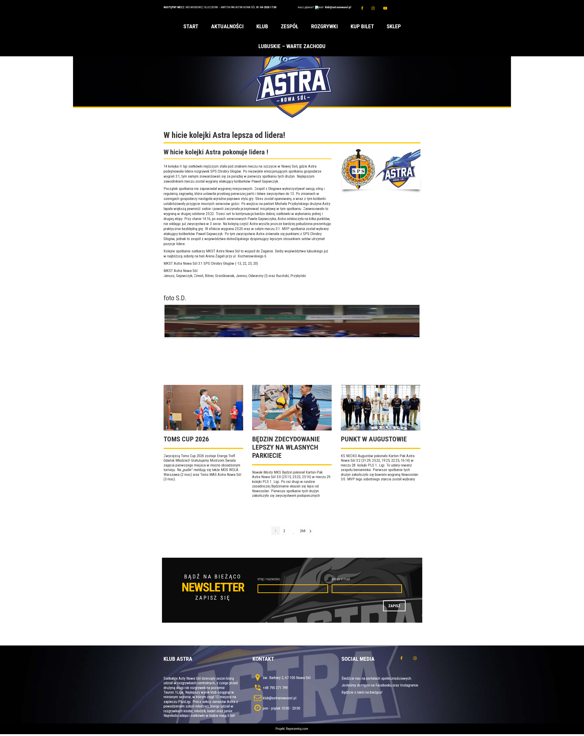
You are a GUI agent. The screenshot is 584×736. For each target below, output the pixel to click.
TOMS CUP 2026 (186, 439)
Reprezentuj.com (297, 729)
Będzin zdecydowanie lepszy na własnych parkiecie (286, 447)
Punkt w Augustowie (374, 439)
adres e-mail (341, 579)
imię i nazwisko (269, 579)
